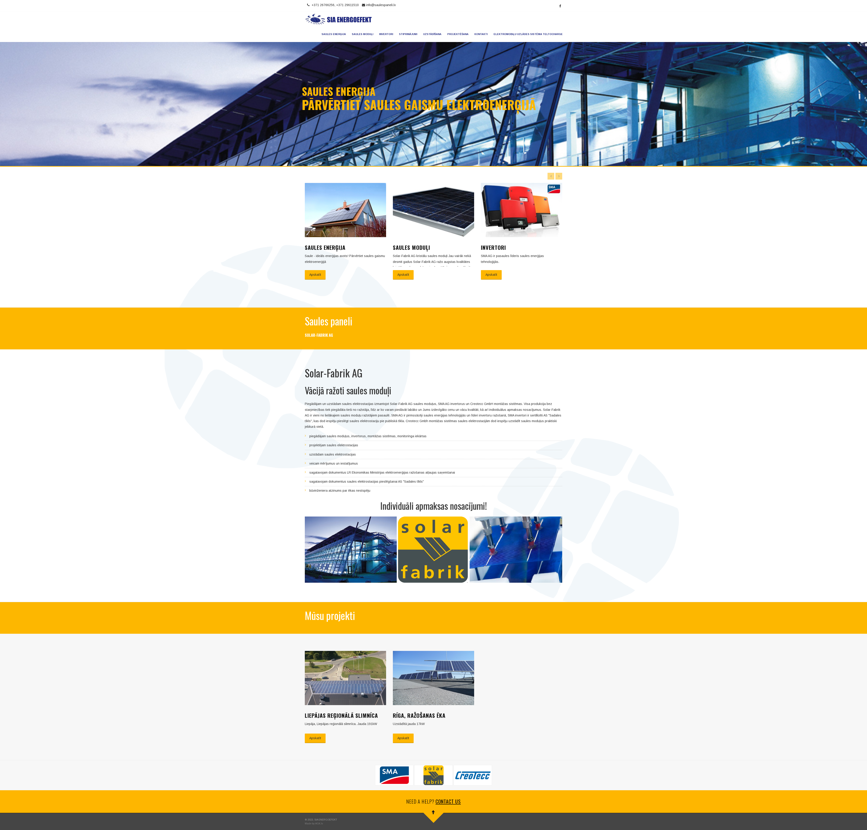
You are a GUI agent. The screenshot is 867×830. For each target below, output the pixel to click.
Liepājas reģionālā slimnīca (341, 715)
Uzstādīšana (432, 34)
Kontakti (481, 34)
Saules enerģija (334, 34)
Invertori (386, 34)
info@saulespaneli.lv (381, 5)
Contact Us (448, 801)
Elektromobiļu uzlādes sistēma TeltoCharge (528, 34)
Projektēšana (457, 34)
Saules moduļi (362, 34)
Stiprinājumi (408, 34)
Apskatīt (315, 274)
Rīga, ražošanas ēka (419, 715)
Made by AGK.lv (314, 823)
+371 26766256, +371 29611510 (335, 5)
